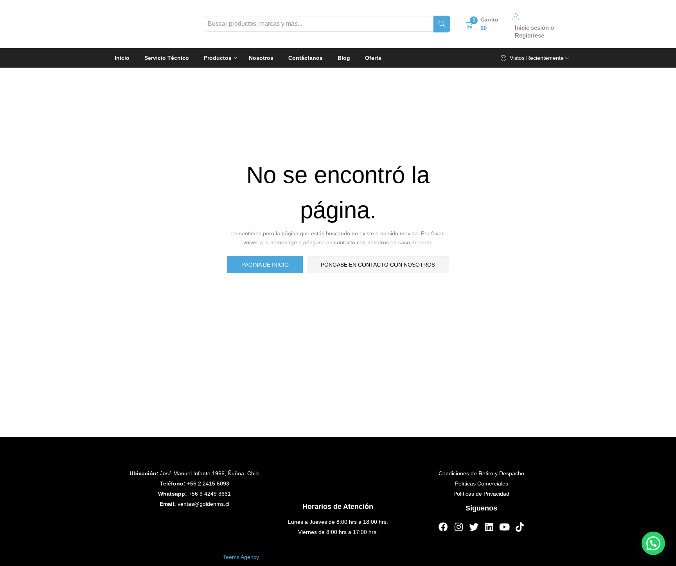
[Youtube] (504, 527)
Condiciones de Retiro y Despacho (481, 473)
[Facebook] (443, 527)
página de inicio (265, 265)
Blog (344, 58)
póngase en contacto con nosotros (378, 265)
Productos (218, 58)
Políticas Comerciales (481, 483)
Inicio (122, 58)
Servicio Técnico (166, 58)
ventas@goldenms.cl (203, 504)
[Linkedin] (489, 527)
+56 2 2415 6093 (208, 483)
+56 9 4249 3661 (210, 494)
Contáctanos (305, 58)
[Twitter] (473, 527)
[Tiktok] (519, 527)
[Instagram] (458, 527)
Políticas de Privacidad (481, 494)
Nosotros (261, 58)
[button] (481, 23)
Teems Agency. (241, 557)
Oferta (373, 58)
